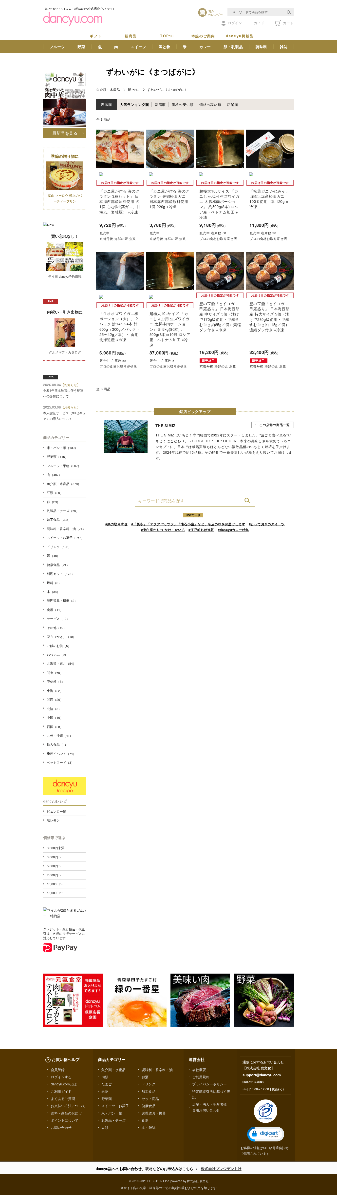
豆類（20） (55, 492)
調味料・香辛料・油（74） (66, 528)
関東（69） (55, 672)
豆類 (104, 1127)
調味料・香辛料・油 (157, 1069)
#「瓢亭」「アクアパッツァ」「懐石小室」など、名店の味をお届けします (188, 524)
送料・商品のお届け (66, 1113)
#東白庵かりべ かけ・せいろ (163, 529)
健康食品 (148, 1105)
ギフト (96, 35)
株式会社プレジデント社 (221, 1168)
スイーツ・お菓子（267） (65, 537)
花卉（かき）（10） (61, 636)
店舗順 (232, 104)
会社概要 (199, 1069)
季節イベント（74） (61, 753)
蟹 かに (133, 89)
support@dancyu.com (262, 1074)
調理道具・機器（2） (62, 600)
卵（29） (53, 501)
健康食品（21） (58, 564)
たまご (106, 1083)
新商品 (131, 35)
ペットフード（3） (60, 762)
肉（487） (54, 474)
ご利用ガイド (61, 1091)
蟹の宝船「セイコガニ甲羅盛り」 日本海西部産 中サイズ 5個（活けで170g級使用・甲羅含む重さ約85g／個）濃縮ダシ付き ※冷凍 (220, 316)
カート (287, 22)
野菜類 (106, 1098)
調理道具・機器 (154, 1113)
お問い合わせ (61, 1127)
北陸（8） (54, 708)
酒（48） (53, 555)
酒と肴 (164, 46)
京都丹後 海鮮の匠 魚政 (118, 238)
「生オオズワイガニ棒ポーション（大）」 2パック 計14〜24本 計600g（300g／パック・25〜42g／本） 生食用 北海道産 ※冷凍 (119, 326)
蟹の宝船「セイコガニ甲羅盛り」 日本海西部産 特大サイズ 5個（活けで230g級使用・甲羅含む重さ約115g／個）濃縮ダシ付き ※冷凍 (269, 316)
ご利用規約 (200, 1076)
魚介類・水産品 (108, 89)
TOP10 (167, 35)
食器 (145, 1120)
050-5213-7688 (253, 1081)
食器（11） (55, 609)
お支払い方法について (68, 1105)
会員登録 (58, 1069)
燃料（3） (54, 582)
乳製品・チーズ (113, 1120)
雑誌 (284, 46)
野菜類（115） (57, 456)
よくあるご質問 (63, 1098)
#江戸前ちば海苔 (201, 529)
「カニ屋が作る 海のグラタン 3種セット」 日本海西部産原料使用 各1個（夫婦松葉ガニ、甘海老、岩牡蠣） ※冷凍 (119, 201)
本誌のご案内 (203, 35)
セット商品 (150, 1098)
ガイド (259, 22)
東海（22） (55, 690)
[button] (265, 1134)
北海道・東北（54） (61, 663)
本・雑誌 (148, 1127)
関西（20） (55, 699)
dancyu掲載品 (240, 35)
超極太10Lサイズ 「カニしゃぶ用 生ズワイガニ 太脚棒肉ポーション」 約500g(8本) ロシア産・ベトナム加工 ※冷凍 (219, 204)
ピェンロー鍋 (56, 811)
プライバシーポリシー (209, 1083)
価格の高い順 (210, 104)
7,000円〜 (54, 875)
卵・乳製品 (233, 46)
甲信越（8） (56, 681)
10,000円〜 (55, 884)
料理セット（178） (61, 573)
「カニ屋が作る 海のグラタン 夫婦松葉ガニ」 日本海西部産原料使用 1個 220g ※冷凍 (169, 198)
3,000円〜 (54, 857)
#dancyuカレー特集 (233, 529)
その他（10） (56, 627)
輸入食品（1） (57, 744)
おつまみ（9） (57, 654)
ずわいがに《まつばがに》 (167, 89)
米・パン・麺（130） (62, 447)
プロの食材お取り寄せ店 (218, 238)
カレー (205, 46)
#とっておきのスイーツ (267, 524)
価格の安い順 (183, 104)
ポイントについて (64, 1120)
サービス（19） (58, 618)
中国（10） (55, 717)
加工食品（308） (59, 519)
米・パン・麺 (111, 1113)
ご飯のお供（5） (59, 645)
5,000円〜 (54, 865)
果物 (104, 1091)
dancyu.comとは (64, 1083)
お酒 (145, 1076)
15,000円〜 (55, 892)
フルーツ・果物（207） (64, 465)
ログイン (235, 22)
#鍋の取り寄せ (116, 524)
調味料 (261, 46)
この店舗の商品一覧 (274, 424)
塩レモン (53, 820)
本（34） (53, 591)
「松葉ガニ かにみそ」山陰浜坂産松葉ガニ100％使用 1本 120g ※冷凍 (269, 198)
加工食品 (148, 1091)
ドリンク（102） (59, 546)
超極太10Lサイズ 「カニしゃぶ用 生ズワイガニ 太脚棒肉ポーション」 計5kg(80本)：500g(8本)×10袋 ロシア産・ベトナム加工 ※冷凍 (170, 329)
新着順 (160, 104)
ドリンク (148, 1083)
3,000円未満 (55, 847)
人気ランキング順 (134, 104)
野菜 (81, 46)
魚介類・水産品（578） (64, 483)
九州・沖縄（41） (60, 735)
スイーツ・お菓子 (115, 1105)
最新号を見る (64, 133)
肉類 (104, 1076)
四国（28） (55, 726)
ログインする (61, 1076)
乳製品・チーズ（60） (63, 510)
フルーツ (57, 46)
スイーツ (138, 46)
